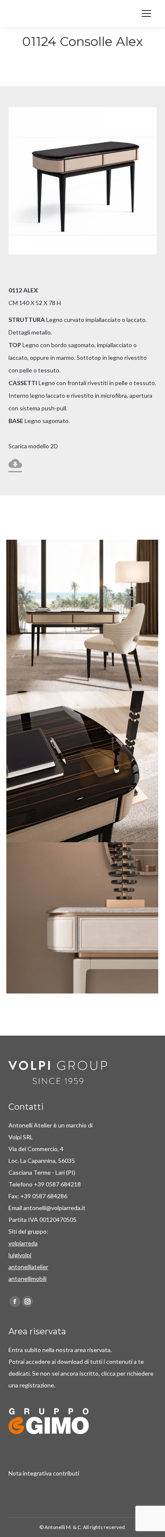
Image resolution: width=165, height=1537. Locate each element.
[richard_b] (82, 766)
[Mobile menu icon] (146, 13)
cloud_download (15, 463)
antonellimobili (27, 1278)
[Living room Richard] (82, 615)
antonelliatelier (28, 1266)
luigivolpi (19, 1255)
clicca (109, 1373)
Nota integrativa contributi (43, 1473)
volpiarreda (23, 1243)
